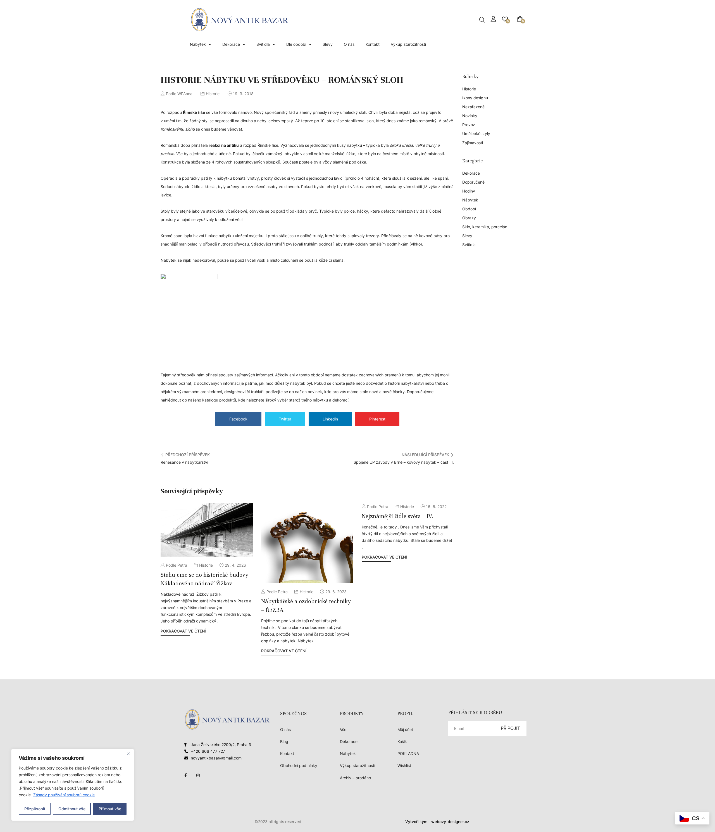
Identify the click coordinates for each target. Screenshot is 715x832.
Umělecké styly (476, 133)
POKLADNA (408, 753)
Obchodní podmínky (298, 765)
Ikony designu (475, 97)
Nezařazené (473, 106)
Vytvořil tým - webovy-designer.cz (437, 821)
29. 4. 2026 (235, 565)
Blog (284, 741)
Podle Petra (176, 565)
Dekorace (231, 44)
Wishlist (404, 765)
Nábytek (198, 44)
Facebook (238, 419)
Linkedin (330, 419)
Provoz (468, 124)
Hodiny (468, 191)
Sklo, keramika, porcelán (484, 226)
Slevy (328, 44)
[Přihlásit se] (493, 19)
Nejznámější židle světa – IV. (397, 516)
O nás (349, 44)
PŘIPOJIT (510, 728)
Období (469, 208)
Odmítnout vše (71, 808)
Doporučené (473, 182)
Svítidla (263, 44)
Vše (343, 729)
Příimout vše (110, 808)
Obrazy (469, 217)
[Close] (128, 753)
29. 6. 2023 (336, 591)
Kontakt (373, 44)
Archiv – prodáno (355, 777)
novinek (315, 391)
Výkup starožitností (408, 44)
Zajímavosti (472, 142)
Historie (213, 93)
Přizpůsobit (34, 808)
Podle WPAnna (179, 93)
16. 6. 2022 (436, 506)
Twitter (285, 419)
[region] (72, 785)
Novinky (469, 115)
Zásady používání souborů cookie (64, 794)
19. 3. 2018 (243, 93)
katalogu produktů (219, 400)
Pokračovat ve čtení (183, 631)
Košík (402, 741)
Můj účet (405, 729)
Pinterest (377, 419)
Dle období (296, 44)
